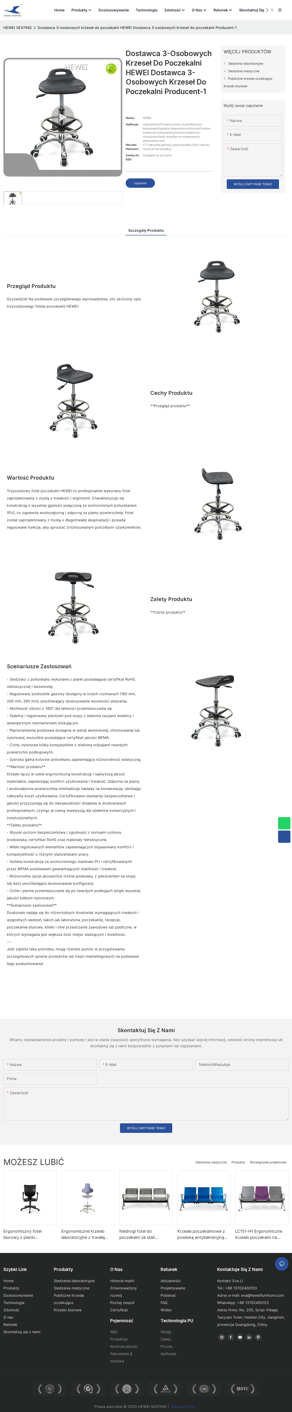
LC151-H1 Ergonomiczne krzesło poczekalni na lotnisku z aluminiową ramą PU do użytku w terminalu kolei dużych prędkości (261, 1234)
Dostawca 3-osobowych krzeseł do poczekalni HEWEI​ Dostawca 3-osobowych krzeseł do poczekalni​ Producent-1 (137, 27)
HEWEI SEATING (17, 27)
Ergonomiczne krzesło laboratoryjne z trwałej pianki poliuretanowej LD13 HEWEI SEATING (87, 1234)
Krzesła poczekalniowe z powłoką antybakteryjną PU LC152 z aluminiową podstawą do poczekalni (201, 1234)
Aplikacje (168, 1353)
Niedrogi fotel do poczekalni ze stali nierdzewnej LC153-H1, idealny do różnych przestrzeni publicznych (142, 1234)
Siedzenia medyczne (211, 1162)
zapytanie (140, 183)
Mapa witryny (183, 1406)
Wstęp (166, 1332)
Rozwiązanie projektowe (268, 1162)
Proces (166, 1346)
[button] (267, 10)
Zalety (166, 1339)
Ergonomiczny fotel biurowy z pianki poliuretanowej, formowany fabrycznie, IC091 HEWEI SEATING (30, 1234)
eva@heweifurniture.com (262, 1295)
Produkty (238, 1162)
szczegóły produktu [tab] (146, 230)
